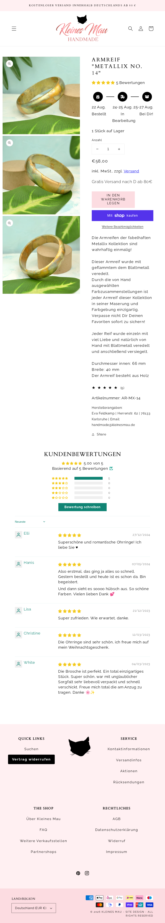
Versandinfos (129, 760)
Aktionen (129, 771)
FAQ (43, 830)
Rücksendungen (128, 782)
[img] (69, 535)
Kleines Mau (112, 911)
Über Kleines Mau (43, 819)
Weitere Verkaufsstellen (43, 841)
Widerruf (117, 841)
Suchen (31, 749)
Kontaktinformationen (129, 749)
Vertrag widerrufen (31, 759)
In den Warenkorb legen (113, 199)
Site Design (135, 911)
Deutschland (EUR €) (30, 908)
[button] (14, 28)
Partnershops (44, 852)
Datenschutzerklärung (116, 830)
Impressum (116, 852)
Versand (131, 171)
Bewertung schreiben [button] (82, 507)
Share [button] (101, 434)
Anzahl (97, 140)
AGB (117, 819)
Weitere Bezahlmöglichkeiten (122, 226)
